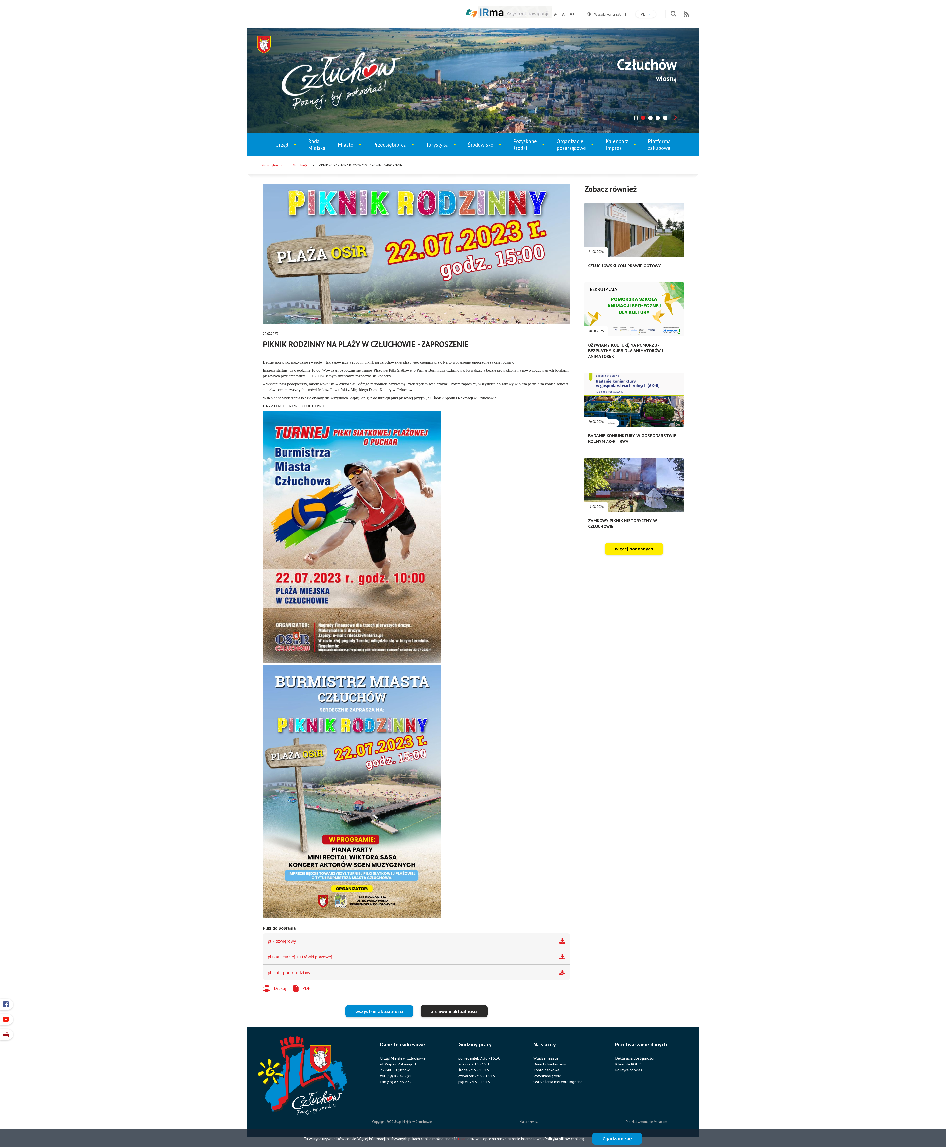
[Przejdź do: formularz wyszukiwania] (673, 14)
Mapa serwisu (529, 1122)
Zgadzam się (617, 1138)
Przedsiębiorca (391, 148)
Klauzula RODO (628, 1064)
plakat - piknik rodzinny (289, 972)
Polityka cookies (628, 1069)
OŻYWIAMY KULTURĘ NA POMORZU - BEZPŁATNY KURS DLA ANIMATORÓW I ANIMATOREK (625, 350)
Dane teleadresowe (549, 1064)
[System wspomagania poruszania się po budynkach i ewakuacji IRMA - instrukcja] (515, 16)
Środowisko (484, 148)
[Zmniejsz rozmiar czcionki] (555, 14)
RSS (686, 14)
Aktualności (300, 165)
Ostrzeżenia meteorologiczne (557, 1081)
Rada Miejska (317, 144)
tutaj (462, 1138)
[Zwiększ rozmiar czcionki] (572, 14)
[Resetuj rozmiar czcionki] (563, 14)
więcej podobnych (634, 549)
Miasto (351, 148)
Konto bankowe (546, 1069)
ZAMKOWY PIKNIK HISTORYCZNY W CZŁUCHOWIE (622, 523)
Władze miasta (545, 1058)
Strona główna (272, 165)
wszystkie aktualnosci (379, 1011)
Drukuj (280, 988)
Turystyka (441, 148)
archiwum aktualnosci (454, 1011)
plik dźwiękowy (282, 941)
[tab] (643, 118)
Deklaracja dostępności (634, 1058)
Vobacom (660, 1122)
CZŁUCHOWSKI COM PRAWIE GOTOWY (624, 265)
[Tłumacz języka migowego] (471, 13)
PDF (306, 988)
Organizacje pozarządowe (574, 147)
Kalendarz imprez (621, 147)
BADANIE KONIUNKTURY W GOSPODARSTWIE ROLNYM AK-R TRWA (632, 438)
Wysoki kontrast (604, 14)
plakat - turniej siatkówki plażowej (300, 957)
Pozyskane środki (529, 147)
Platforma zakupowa (659, 144)
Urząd (288, 148)
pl (648, 15)
